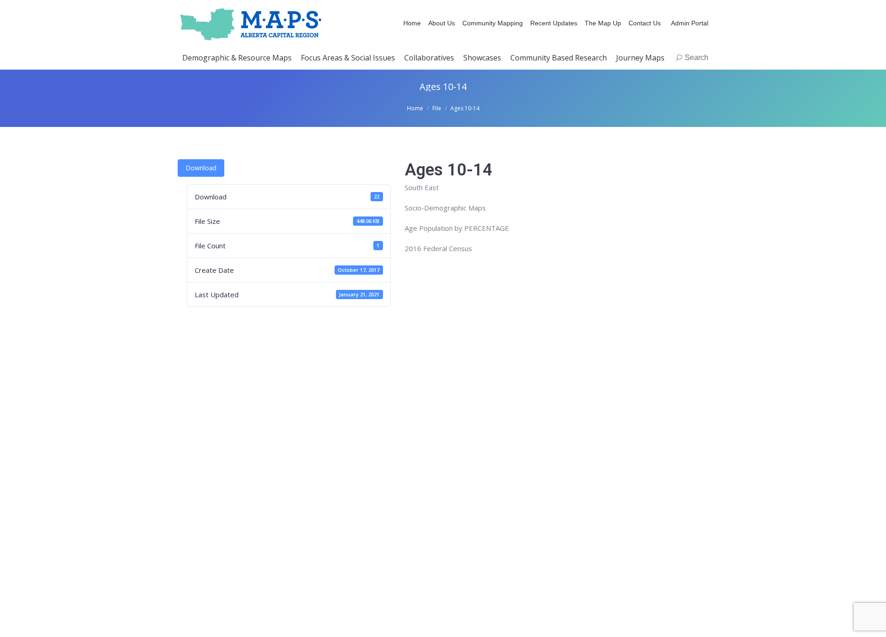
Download (201, 167)
